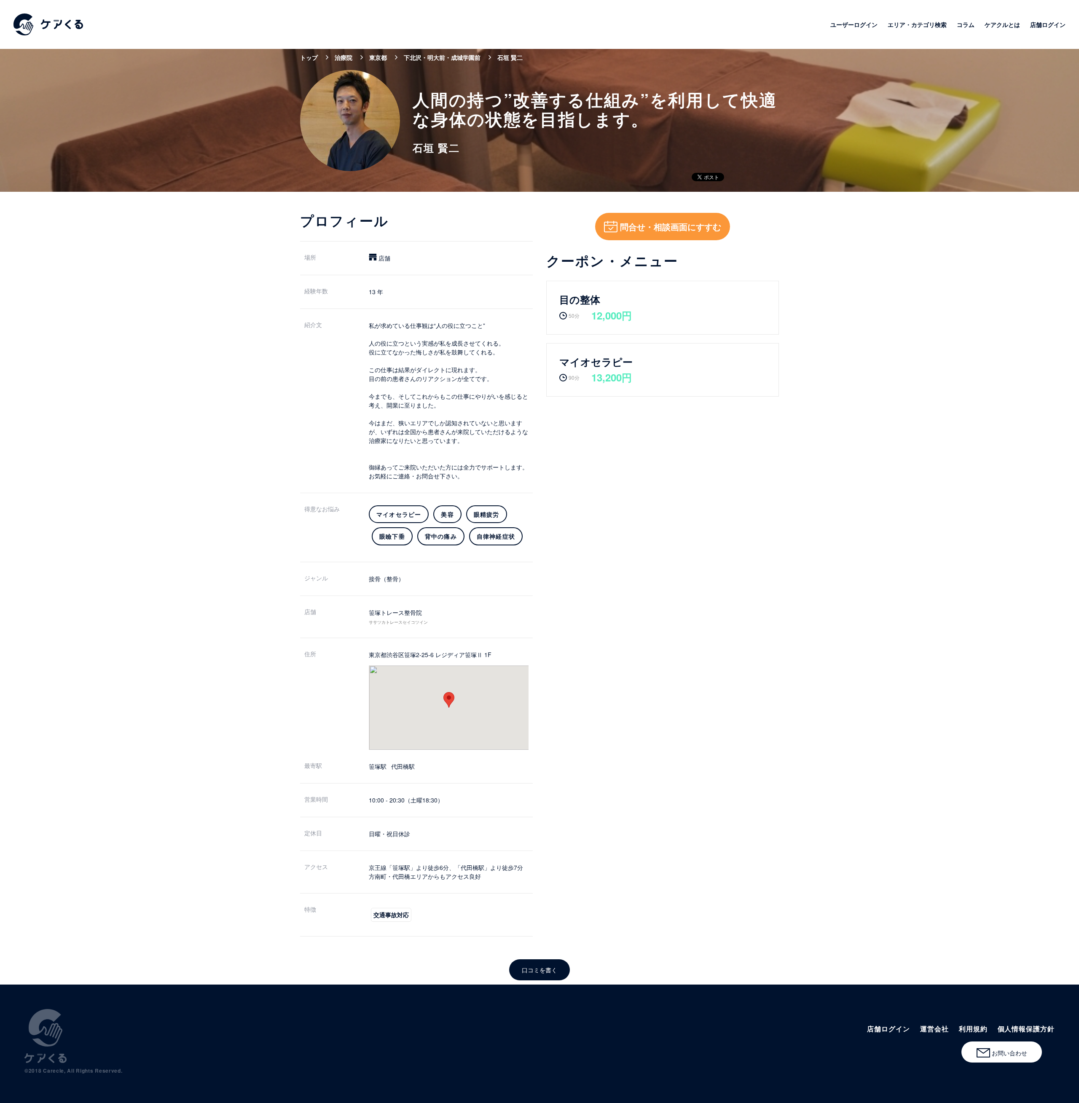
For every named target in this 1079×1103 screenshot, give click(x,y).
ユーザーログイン (854, 24)
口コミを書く (539, 970)
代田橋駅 (403, 766)
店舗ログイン (1048, 24)
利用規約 (973, 1028)
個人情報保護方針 (1026, 1028)
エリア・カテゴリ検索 (917, 24)
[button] (448, 700)
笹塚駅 (378, 766)
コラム (965, 24)
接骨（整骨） (386, 578)
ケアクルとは (1002, 24)
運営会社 (934, 1028)
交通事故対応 (391, 914)
